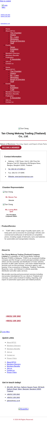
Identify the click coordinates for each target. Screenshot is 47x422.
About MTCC (10, 31)
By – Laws (14, 37)
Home (8, 29)
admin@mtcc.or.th (5, 23)
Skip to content (5, 1)
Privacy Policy (12, 358)
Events (8, 45)
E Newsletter (15, 59)
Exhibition (14, 49)
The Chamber (15, 33)
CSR (12, 51)
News (12, 47)
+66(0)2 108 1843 (5, 16)
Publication (10, 57)
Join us (8, 61)
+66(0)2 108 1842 (5, 14)
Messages (14, 39)
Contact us (9, 63)
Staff (12, 43)
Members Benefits (12, 55)
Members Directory (13, 53)
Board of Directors (17, 41)
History (13, 35)
